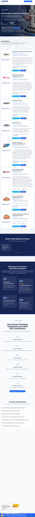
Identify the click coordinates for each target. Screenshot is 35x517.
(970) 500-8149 (16, 209)
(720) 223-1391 (16, 191)
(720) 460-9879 (16, 118)
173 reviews (20, 124)
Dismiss (31, 515)
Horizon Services (16, 122)
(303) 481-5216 (16, 96)
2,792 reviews (20, 145)
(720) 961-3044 (16, 138)
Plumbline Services (17, 100)
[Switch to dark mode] (22, 1)
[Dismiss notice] (33, 515)
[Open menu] (33, 1)
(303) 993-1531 (16, 70)
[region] (17, 247)
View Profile (22, 70)
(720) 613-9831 (16, 226)
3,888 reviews (20, 102)
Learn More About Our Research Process (17, 391)
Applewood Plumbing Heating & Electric (22, 51)
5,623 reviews (20, 77)
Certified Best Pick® (17, 46)
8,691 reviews (20, 53)
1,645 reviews (20, 172)
